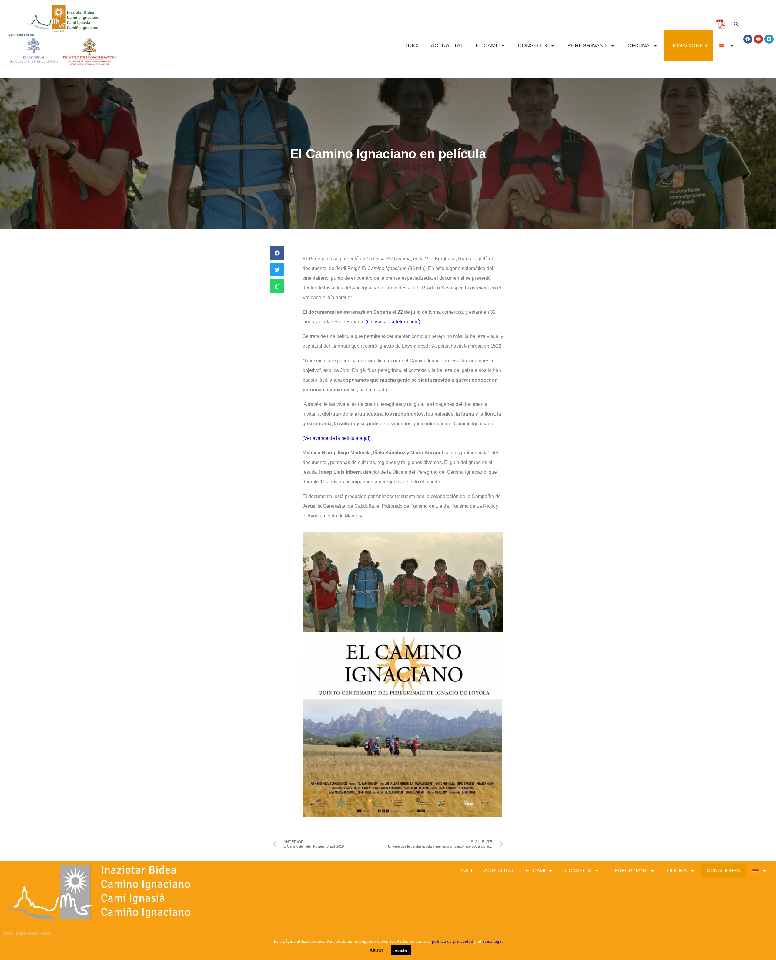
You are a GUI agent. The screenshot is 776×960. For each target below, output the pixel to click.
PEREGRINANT (587, 45)
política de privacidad (452, 941)
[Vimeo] (769, 39)
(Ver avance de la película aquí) (336, 438)
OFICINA (638, 45)
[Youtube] (758, 39)
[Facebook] (747, 39)
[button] (736, 23)
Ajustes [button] (376, 950)
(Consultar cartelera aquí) (392, 321)
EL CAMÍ (486, 45)
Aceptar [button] (401, 950)
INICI (412, 45)
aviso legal (492, 941)
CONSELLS (532, 45)
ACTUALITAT (447, 45)
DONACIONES (688, 45)
